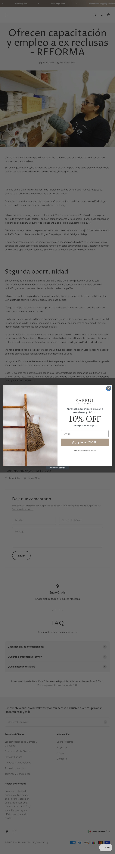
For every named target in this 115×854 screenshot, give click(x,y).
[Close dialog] (108, 388)
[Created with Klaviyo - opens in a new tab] (57, 467)
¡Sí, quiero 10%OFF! (85, 442)
